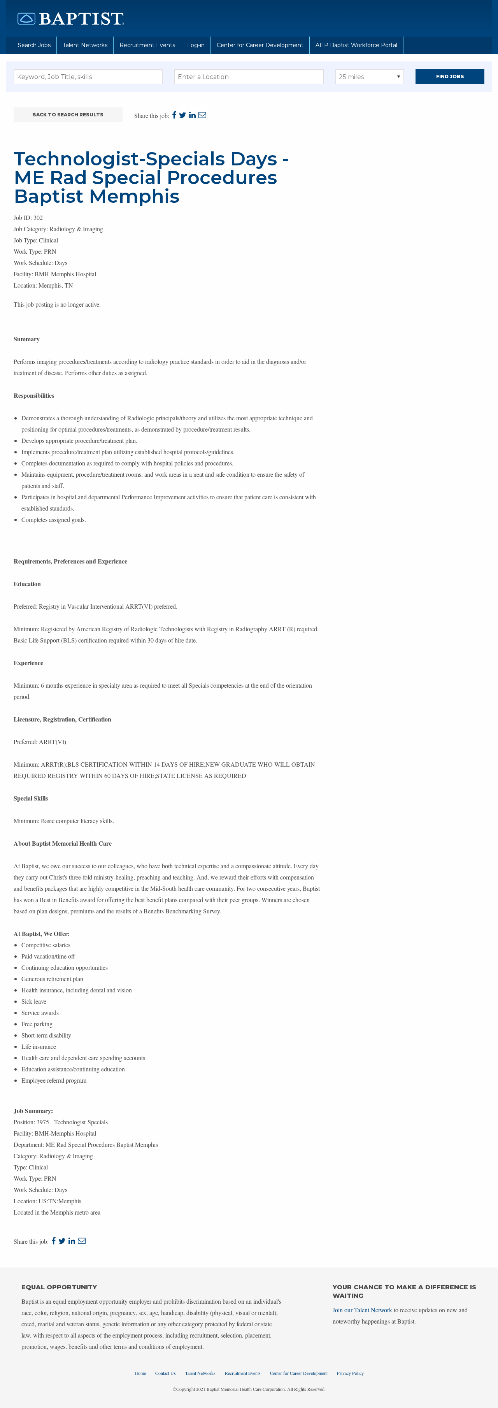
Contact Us (165, 1373)
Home (140, 1373)
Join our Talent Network (362, 1310)
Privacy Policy (350, 1373)
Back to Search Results (67, 115)
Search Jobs (34, 45)
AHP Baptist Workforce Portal (356, 45)
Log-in (196, 45)
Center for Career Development (260, 45)
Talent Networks (85, 45)
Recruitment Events (147, 45)
